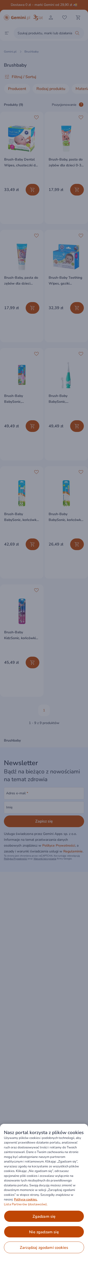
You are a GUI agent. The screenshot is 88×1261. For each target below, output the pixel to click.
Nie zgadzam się (44, 1232)
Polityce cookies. (25, 1199)
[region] (44, 1192)
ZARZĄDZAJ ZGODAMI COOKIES (44, 1247)
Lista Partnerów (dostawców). (26, 1204)
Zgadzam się (44, 1216)
